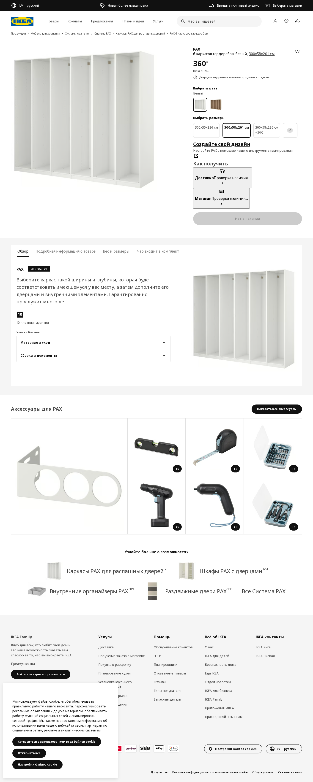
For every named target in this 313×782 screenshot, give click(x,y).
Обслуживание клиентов (173, 647)
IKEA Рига (263, 647)
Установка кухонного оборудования (115, 684)
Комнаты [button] (75, 21)
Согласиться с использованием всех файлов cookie (57, 742)
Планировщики (165, 664)
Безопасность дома (220, 664)
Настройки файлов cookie (37, 764)
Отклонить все (29, 753)
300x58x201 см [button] (262, 53)
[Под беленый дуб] (216, 105)
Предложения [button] (102, 21)
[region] (84, 119)
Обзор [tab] (22, 251)
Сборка (104, 713)
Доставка (106, 647)
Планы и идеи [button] (133, 21)
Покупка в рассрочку (114, 664)
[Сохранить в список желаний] (297, 51)
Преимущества (23, 663)
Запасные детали (167, 699)
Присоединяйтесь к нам (223, 717)
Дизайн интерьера (112, 695)
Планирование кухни (114, 673)
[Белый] (200, 105)
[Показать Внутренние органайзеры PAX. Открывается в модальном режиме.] (69, 476)
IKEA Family (213, 699)
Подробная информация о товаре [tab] (66, 251)
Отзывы (160, 682)
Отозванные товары (170, 673)
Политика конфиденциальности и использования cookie (210, 772)
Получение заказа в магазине (121, 656)
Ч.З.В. (158, 656)
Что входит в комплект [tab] (158, 251)
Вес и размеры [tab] (116, 251)
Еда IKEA (212, 673)
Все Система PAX (264, 591)
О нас (209, 647)
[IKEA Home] (22, 21)
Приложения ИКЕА (219, 708)
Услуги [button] (158, 21)
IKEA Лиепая (265, 656)
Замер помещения (112, 704)
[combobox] (218, 21)
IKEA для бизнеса (218, 690)
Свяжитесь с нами (290, 772)
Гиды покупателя (167, 690)
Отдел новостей (218, 682)
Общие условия (263, 772)
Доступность (159, 772)
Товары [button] (53, 21)
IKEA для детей (217, 656)
